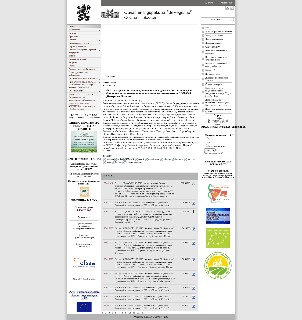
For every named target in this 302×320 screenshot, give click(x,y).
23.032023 (108, 183)
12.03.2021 (107, 156)
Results (218, 150)
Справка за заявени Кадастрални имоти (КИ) (84, 182)
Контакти (209, 3)
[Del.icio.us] (177, 159)
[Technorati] (165, 159)
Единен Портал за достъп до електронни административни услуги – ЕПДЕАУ (84, 166)
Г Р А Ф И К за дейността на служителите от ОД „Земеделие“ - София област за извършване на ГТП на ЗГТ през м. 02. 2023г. (142, 297)
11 (134, 312)
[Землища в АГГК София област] (84, 196)
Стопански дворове (213, 84)
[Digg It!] (139, 159)
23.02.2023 (108, 228)
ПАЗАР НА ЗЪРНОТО (218, 171)
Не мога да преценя (216, 146)
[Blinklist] (116, 162)
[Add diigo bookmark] (132, 162)
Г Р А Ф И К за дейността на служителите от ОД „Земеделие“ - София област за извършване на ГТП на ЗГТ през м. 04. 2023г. (142, 204)
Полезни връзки (212, 74)
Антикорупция (84, 217)
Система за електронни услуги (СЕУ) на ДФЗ (84, 175)
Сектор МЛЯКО (212, 47)
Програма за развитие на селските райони (216, 58)
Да (209, 139)
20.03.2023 (108, 202)
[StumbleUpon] (152, 159)
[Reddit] (107, 162)
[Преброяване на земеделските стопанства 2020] (218, 279)
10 (130, 312)
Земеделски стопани (214, 35)
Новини (106, 151)
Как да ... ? (210, 70)
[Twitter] (118, 159)
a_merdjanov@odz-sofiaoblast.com (218, 177)
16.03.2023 (108, 211)
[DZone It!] (128, 159)
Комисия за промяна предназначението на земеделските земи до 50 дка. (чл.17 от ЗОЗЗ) (218, 92)
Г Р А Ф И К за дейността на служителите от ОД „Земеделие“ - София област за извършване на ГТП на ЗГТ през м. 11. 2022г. (142, 306)
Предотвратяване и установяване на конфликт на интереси (84, 226)
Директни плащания (214, 39)
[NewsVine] (189, 159)
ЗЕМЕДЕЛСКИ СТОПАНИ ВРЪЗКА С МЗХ (218, 163)
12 (138, 312)
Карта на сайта (227, 3)
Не (209, 142)
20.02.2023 (108, 287)
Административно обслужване (218, 31)
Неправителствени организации (84, 245)
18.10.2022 (108, 305)
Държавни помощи (213, 43)
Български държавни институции (84, 236)
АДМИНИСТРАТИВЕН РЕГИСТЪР (84, 159)
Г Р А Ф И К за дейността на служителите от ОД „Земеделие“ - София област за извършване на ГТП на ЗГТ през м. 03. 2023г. (142, 288)
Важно (208, 27)
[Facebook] (108, 159)
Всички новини (109, 82)
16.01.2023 (108, 296)
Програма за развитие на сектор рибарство (216, 64)
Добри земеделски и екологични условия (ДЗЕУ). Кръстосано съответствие (218, 102)
